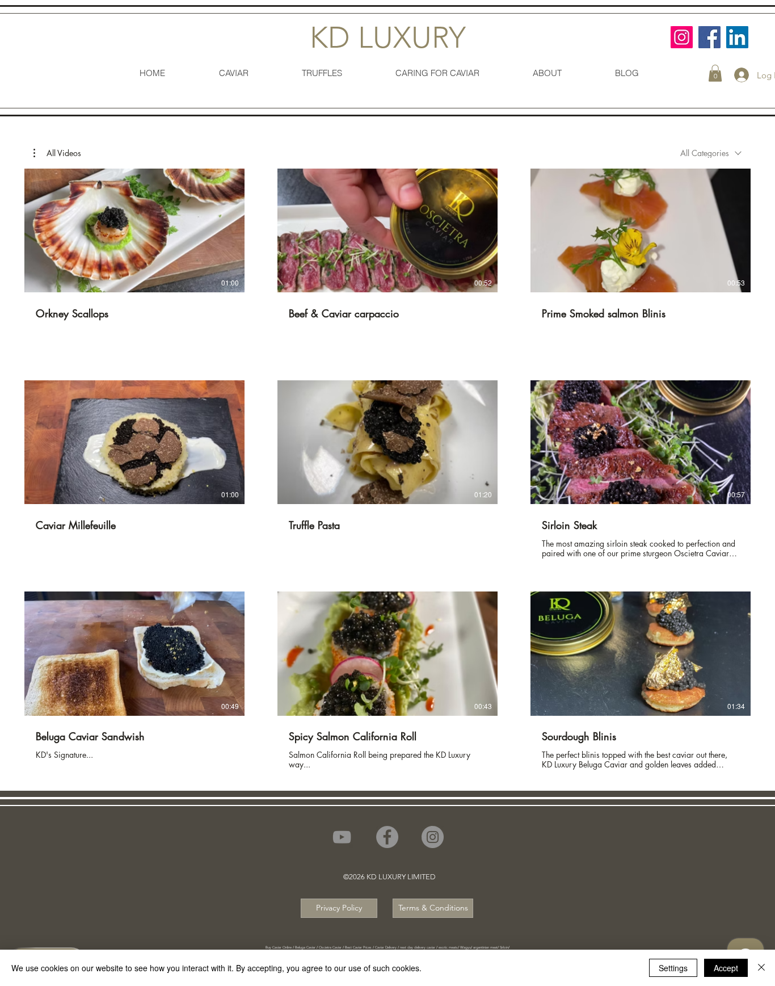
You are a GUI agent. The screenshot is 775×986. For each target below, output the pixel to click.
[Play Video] (134, 230)
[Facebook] (709, 37)
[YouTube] (342, 837)
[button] (715, 73)
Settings (673, 968)
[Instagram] (682, 37)
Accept (726, 968)
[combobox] (711, 153)
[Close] (761, 968)
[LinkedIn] (737, 37)
